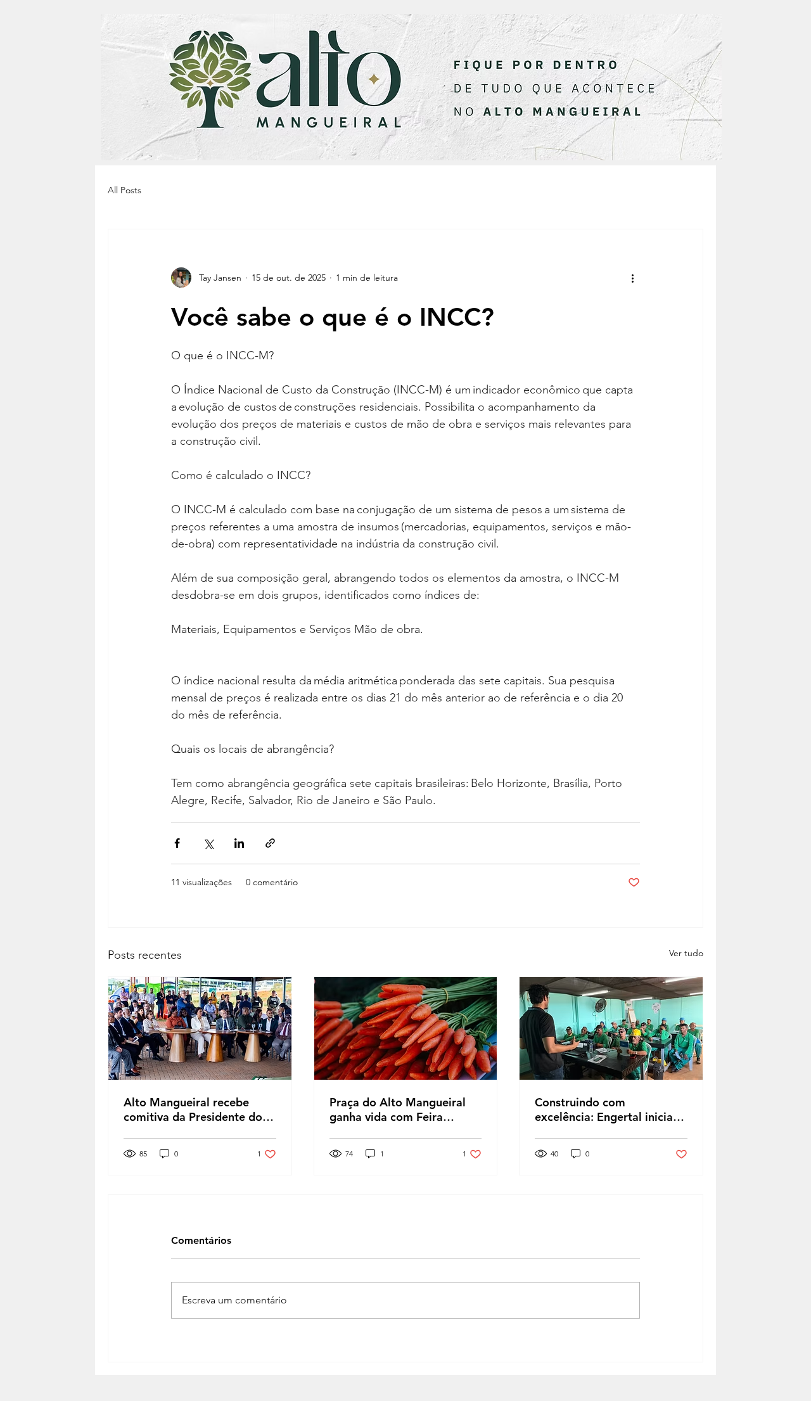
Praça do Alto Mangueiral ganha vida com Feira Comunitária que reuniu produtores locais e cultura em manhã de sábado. (400, 1109)
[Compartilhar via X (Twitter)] (208, 843)
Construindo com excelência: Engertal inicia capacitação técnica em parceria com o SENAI (604, 1109)
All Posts (124, 190)
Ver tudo (686, 953)
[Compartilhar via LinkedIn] (239, 843)
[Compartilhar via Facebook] (177, 843)
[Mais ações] (632, 277)
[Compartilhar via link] (270, 843)
